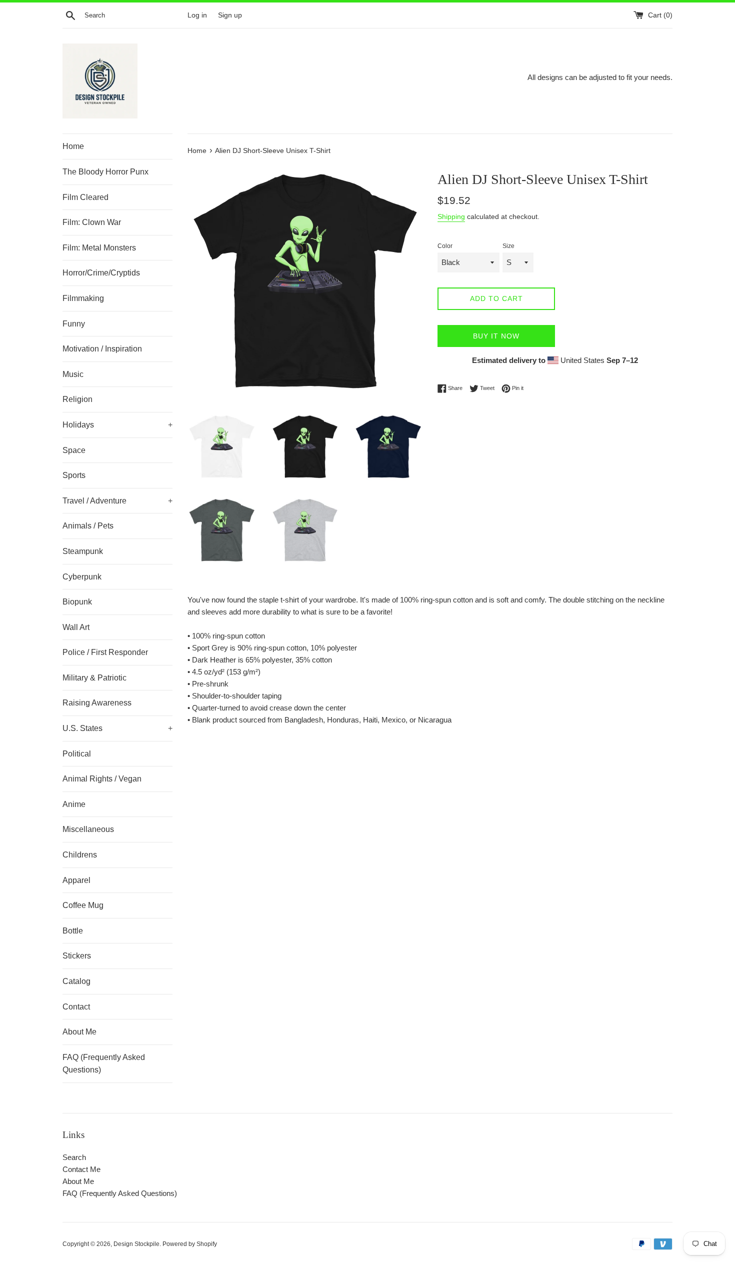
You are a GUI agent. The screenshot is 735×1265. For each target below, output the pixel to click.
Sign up (230, 15)
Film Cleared (85, 197)
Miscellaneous (88, 829)
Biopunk (77, 602)
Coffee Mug (83, 905)
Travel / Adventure (117, 500)
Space (74, 450)
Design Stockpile (137, 1244)
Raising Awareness (97, 702)
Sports (74, 475)
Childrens (79, 854)
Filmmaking (83, 298)
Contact (76, 1006)
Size (508, 246)
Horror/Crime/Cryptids (101, 272)
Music (73, 374)
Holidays (117, 424)
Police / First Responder (105, 652)
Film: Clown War (91, 222)
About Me (79, 1032)
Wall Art (76, 627)
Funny (73, 324)
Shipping (451, 216)
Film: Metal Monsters (99, 248)
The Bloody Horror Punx (105, 172)
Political (76, 754)
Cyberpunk (82, 576)
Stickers (76, 956)
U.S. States (117, 728)
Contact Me (81, 1169)
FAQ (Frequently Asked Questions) (103, 1063)
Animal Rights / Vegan (102, 778)
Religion (77, 399)
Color (445, 246)
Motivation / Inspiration (102, 348)
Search (74, 1157)
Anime (74, 804)
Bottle (72, 930)
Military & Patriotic (94, 678)
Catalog (76, 981)
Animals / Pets (88, 526)
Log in (197, 15)
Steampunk (82, 551)
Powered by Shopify (189, 1244)
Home (73, 146)
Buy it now (496, 336)
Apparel (76, 880)
